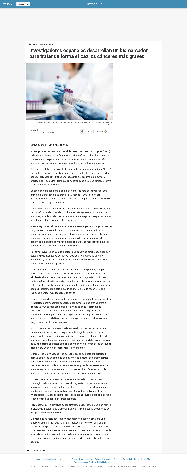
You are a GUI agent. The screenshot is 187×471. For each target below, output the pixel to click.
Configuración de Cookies (85, 462)
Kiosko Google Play (142, 459)
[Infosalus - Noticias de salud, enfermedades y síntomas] (95, 4)
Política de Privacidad (123, 459)
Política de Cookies (103, 459)
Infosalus (35, 130)
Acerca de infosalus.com (46, 459)
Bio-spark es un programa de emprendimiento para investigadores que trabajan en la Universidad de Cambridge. (74, 122)
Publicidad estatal (104, 462)
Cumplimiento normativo (82, 459)
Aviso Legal (64, 459)
